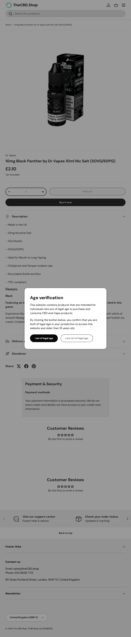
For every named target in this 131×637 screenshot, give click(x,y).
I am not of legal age (76, 338)
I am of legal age (44, 338)
